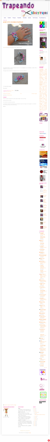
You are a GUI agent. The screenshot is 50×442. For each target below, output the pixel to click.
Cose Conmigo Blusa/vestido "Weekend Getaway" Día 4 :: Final (43, 267)
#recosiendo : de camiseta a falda (42, 234)
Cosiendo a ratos (42, 322)
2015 (35, 411)
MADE (41, 340)
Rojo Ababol (42, 298)
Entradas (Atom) (9, 95)
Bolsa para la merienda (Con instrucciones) (42, 330)
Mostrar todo (45, 367)
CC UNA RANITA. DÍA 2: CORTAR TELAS (45, 227)
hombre (40, 90)
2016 (35, 409)
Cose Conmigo (35, 17)
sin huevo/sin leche (43, 106)
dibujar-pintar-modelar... (42, 84)
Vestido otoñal (42, 284)
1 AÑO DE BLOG (44, 222)
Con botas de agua (42, 345)
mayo (36, 416)
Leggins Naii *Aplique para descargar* (43, 317)
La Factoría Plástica (43, 355)
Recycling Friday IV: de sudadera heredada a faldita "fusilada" (43, 326)
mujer (7, 91)
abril (35, 417)
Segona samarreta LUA (42, 288)
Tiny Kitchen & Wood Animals (43, 336)
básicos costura (43, 72)
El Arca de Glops (42, 290)
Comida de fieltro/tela (43, 322)
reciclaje (40, 103)
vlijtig (41, 358)
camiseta (41, 77)
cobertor (40, 80)
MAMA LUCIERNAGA (43, 319)
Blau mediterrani (42, 313)
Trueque (14, 17)
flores (46, 87)
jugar (40, 91)
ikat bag (41, 338)
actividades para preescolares (43, 70)
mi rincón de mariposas (42, 233)
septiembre (36, 412)
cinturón (46, 79)
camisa (46, 76)
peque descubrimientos (43, 101)
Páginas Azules (42, 258)
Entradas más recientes (6, 93)
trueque (40, 109)
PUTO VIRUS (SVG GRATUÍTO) (42, 238)
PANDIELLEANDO (42, 236)
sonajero (44, 106)
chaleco (40, 79)
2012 (35, 424)
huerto (42, 90)
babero (40, 72)
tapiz (44, 107)
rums (10, 91)
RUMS (5, 47)
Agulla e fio (41, 240)
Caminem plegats (42, 361)
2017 (34, 408)
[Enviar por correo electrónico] (15, 90)
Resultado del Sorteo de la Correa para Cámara (43, 263)
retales (43, 104)
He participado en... (42, 17)
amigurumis (41, 71)
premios (44, 101)
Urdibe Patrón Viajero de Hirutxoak (43, 256)
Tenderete (19, 17)
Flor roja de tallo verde (42, 305)
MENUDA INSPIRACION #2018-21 (43, 247)
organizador (43, 97)
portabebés (40, 101)
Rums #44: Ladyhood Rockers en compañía (43, 281)
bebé (40, 73)
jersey (46, 90)
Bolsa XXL (41, 241)
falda (43, 86)
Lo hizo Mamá (42, 261)
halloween (46, 89)
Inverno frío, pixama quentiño (43, 310)
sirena (42, 106)
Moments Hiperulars (43, 294)
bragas (40, 75)
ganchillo (40, 88)
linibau (45, 57)
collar (46, 80)
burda (44, 75)
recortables (40, 104)
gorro (43, 88)
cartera (44, 77)
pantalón (41, 98)
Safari (41, 259)
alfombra (46, 70)
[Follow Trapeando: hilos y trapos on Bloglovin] (42, 133)
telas (40, 108)
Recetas (29, 17)
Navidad (40, 96)
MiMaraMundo (42, 249)
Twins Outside (42, 315)
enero (36, 420)
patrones (45, 99)
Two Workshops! (42, 338)
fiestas (43, 87)
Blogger (30, 432)
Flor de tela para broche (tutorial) (42, 296)
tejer (46, 107)
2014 (34, 421)
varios (40, 110)
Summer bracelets (42, 359)
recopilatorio (45, 103)
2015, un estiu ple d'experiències (42, 362)
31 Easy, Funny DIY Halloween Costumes (43, 350)
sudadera (40, 107)
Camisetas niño (42, 313)
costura (41, 82)
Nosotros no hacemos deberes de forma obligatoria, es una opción (43, 276)
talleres (43, 107)
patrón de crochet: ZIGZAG (42, 303)
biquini (41, 73)
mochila (43, 94)
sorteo (46, 106)
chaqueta (43, 79)
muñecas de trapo (43, 95)
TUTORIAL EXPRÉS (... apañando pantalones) (43, 299)
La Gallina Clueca (42, 329)
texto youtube (42, 243)
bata (46, 72)
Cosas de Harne (42, 301)
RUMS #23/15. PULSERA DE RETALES (13, 22)
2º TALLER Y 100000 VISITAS (44, 196)
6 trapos (12, 90)
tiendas (42, 108)
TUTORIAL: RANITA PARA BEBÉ (45, 214)
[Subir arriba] (49, 440)
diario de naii (42, 243)
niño (40, 97)
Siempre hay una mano (42, 284)
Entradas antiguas (34, 93)
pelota (40, 100)
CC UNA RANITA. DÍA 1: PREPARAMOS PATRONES (43, 191)
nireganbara (42, 252)
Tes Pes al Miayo (42, 324)
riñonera (46, 104)
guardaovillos (40, 89)
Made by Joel (42, 334)
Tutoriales (24, 17)
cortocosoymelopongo (43, 255)
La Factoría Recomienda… (42, 356)
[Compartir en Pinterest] (18, 90)
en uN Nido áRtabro (43, 309)
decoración (45, 83)
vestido (43, 110)
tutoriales (45, 109)
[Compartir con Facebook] (17, 90)
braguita (43, 75)
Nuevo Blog (41, 365)
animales (46, 71)
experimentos (40, 86)
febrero (36, 418)
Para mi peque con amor (43, 274)
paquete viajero (42, 99)
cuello (44, 82)
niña (46, 96)
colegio (43, 80)
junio (35, 413)
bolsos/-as (45, 74)
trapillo (46, 108)
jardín (44, 90)
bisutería (44, 73)
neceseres (44, 96)
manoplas (46, 91)
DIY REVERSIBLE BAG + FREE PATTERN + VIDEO (43, 342)
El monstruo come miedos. (42, 307)
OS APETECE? (44, 186)
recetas (45, 102)
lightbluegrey (42, 352)
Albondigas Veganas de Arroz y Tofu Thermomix (43, 292)
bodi (42, 74)
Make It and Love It (43, 348)
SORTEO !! (44, 218)
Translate (42, 53)
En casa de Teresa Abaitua (42, 346)
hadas (43, 89)
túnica (43, 109)
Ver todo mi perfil (41, 64)
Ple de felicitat (42, 286)
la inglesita (41, 265)
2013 (35, 423)
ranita (43, 102)
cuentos (46, 82)
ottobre (46, 97)
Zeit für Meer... (42, 250)
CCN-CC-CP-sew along (43, 78)
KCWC (43, 91)
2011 (34, 425)
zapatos (45, 110)
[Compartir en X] (16, 90)
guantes (46, 88)
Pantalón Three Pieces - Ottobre (43, 272)
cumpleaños (40, 83)
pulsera (9, 91)
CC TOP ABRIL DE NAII (44, 210)
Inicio (5, 17)
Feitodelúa (41, 270)
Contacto (9, 17)
